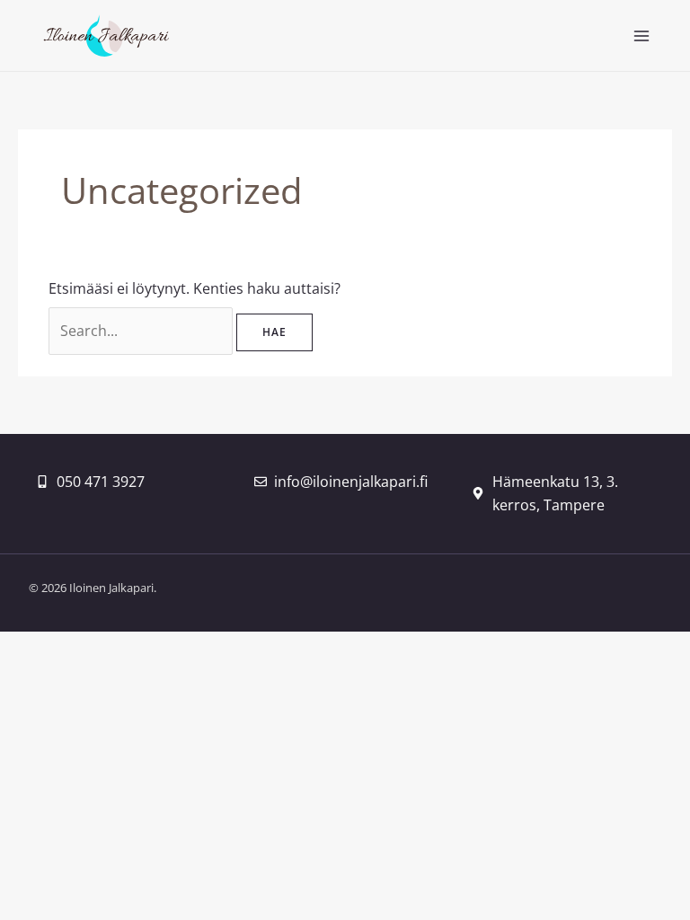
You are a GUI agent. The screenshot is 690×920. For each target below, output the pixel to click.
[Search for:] (142, 331)
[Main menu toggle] (641, 36)
